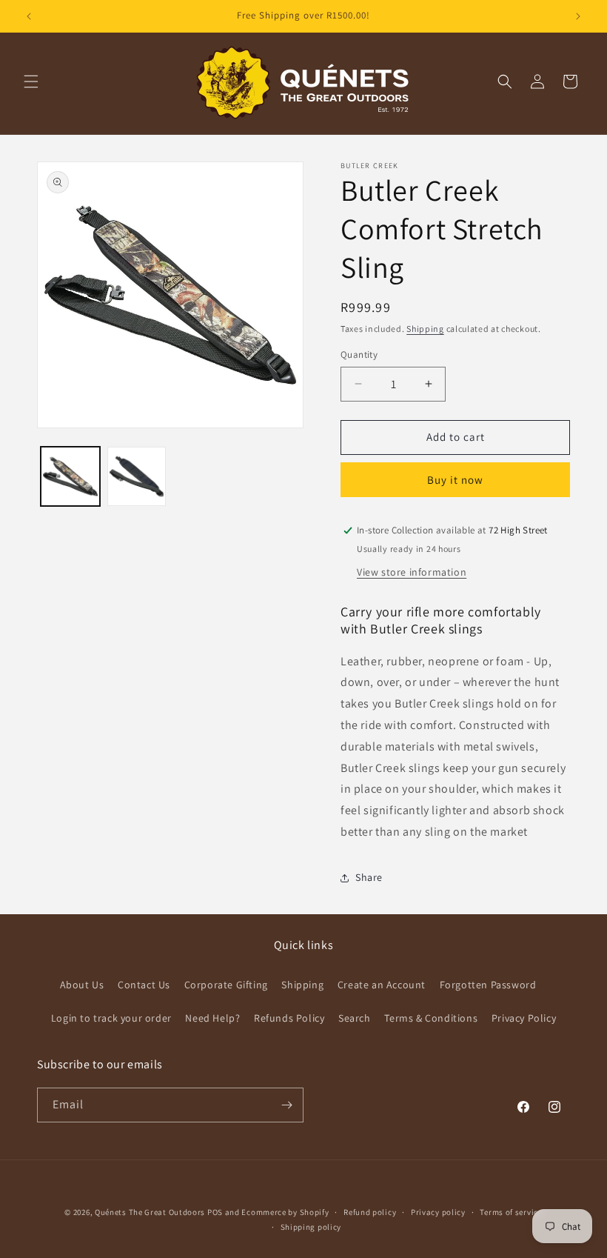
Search (354, 1018)
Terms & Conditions (430, 1018)
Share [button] (369, 877)
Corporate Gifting (226, 984)
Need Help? (212, 1018)
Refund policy (369, 1212)
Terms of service (511, 1212)
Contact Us (144, 984)
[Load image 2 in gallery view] (137, 476)
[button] (31, 81)
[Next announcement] (578, 16)
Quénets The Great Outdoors (150, 1212)
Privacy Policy (524, 1018)
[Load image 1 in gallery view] (70, 476)
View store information (411, 572)
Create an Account (382, 984)
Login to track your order (111, 1018)
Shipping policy (311, 1227)
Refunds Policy (289, 1018)
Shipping (425, 328)
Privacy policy (438, 1212)
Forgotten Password (488, 984)
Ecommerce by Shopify (285, 1212)
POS (215, 1212)
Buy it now (455, 480)
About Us (82, 984)
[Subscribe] (286, 1105)
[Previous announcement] (29, 16)
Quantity (359, 354)
